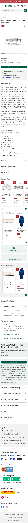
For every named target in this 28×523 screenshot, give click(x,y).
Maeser (3, 18)
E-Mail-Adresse (5, 355)
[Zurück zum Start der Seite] (26, 512)
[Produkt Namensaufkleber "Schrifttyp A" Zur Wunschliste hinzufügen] (12, 217)
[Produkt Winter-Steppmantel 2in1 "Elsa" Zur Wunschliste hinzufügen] (25, 217)
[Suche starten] (25, 10)
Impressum (20, 514)
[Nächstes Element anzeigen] (26, 209)
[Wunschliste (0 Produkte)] (22, 6)
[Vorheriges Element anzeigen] (2, 209)
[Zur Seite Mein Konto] (18, 6)
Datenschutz (20, 373)
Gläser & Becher (7, 15)
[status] (12, 11)
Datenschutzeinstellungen (14, 520)
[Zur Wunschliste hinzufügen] (25, 27)
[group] (14, 38)
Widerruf (19, 517)
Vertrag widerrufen (10, 514)
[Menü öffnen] (2, 6)
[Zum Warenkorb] (25, 6)
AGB (15, 517)
